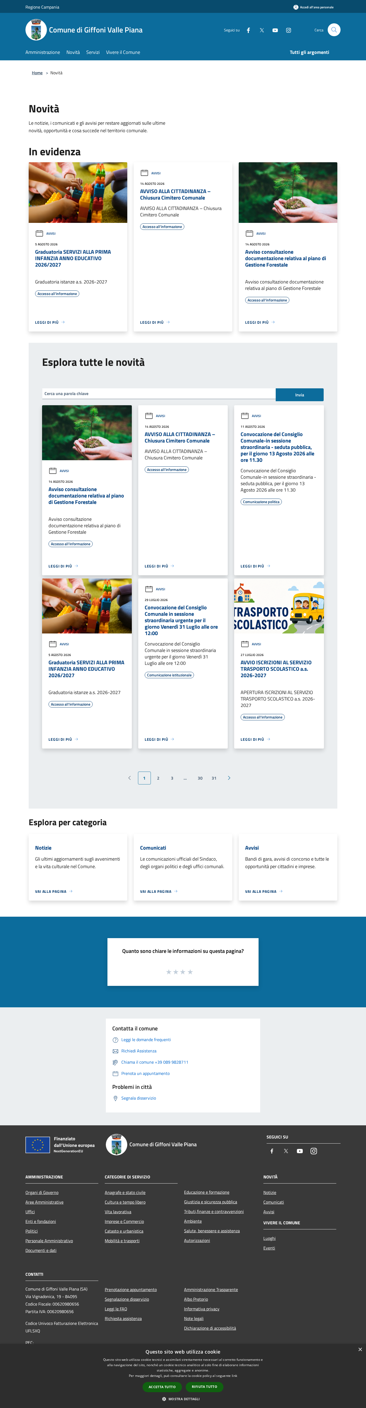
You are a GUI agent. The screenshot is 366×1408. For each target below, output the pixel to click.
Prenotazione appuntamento (131, 1289)
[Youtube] (273, 29)
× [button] (360, 1350)
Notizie (269, 1192)
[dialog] (183, 1376)
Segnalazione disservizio (127, 1299)
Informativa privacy (201, 1309)
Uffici (30, 1211)
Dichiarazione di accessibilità (210, 1328)
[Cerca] (334, 29)
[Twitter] (259, 29)
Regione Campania (42, 7)
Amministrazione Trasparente (211, 1289)
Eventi (269, 1248)
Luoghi (269, 1238)
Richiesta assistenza (123, 1318)
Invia (299, 395)
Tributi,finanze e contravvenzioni (214, 1211)
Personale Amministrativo (49, 1240)
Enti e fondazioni (40, 1221)
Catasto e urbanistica (124, 1231)
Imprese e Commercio (124, 1221)
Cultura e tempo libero (125, 1202)
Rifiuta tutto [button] (204, 1386)
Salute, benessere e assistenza (212, 1231)
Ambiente (193, 1221)
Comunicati (273, 1202)
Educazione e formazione (206, 1192)
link (234, 1375)
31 (214, 778)
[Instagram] (286, 29)
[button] (183, 1399)
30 (200, 778)
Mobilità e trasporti (122, 1240)
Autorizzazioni (197, 1240)
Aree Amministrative (44, 1202)
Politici (31, 1231)
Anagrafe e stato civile (125, 1192)
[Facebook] (246, 29)
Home (37, 72)
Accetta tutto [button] (162, 1387)
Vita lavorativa (118, 1211)
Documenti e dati (41, 1250)
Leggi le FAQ (116, 1309)
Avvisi (50, 233)
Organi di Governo (41, 1192)
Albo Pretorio (196, 1299)
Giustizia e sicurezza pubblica (210, 1202)
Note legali (194, 1318)
